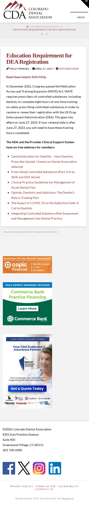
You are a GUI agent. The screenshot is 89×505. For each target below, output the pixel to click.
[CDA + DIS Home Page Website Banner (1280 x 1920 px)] (27, 371)
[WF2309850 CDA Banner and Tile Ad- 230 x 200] (27, 303)
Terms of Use (46, 486)
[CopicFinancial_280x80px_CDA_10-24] (27, 264)
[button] (85, 4)
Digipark (68, 498)
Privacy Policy (21, 486)
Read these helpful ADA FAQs (26, 77)
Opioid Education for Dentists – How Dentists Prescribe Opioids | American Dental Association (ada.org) (44, 161)
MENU (81, 17)
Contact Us (44, 489)
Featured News (68, 68)
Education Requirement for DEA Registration (30, 232)
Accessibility (68, 486)
